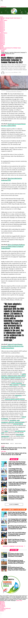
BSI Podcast (3, 49)
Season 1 (2, 21)
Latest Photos (3, 33)
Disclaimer (2, 606)
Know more (19, 600)
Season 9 (2, 30)
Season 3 (2, 23)
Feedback (2, 605)
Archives (2, 601)
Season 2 (2, 22)
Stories (2, 46)
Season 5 (2, 26)
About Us (2, 604)
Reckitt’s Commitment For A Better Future (10, 48)
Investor (2, 607)
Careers (2, 610)
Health (1, 45)
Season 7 (2, 28)
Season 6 (2, 27)
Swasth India (18, 443)
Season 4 (2, 25)
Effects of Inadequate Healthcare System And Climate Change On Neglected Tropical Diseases (13, 246)
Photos (2, 32)
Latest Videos (3, 20)
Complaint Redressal (5, 608)
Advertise (2, 602)
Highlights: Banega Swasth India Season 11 (11, 18)
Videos (2, 19)
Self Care (2, 44)
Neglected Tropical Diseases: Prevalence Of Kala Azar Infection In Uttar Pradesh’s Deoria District (12, 346)
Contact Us (2, 609)
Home (1, 17)
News (3, 51)
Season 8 (2, 29)
